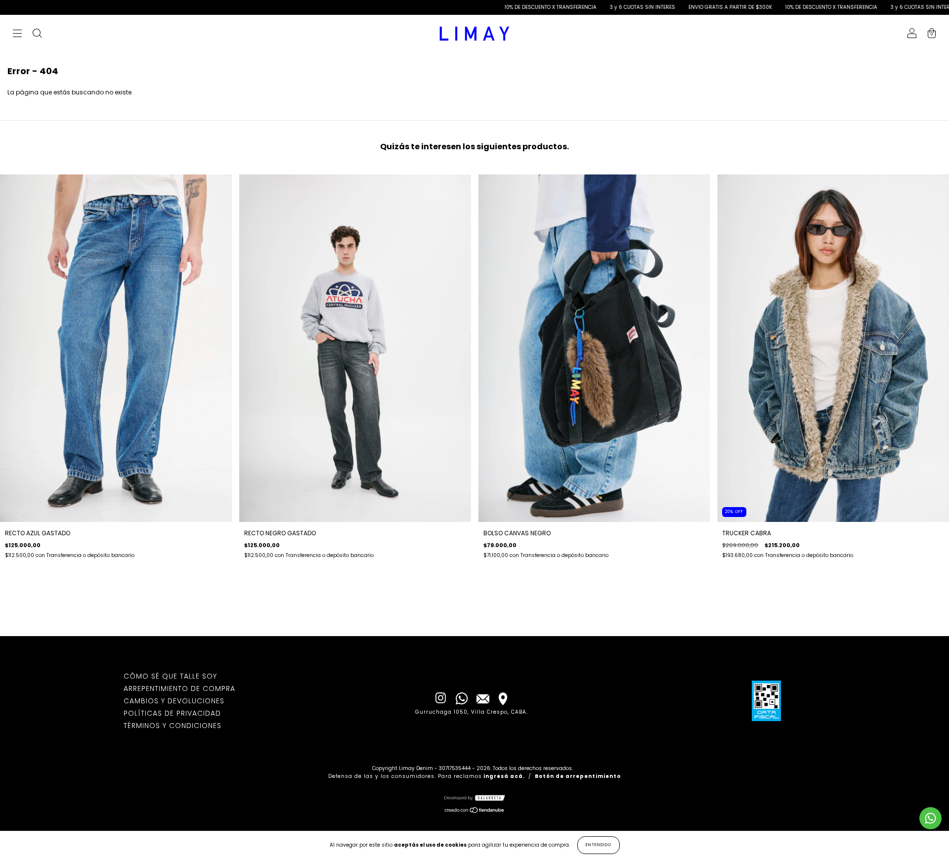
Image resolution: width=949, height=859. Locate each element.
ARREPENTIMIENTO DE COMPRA (179, 688)
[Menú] (17, 34)
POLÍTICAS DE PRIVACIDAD (172, 713)
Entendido (598, 845)
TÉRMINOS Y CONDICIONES (172, 725)
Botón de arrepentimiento (578, 776)
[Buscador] (37, 34)
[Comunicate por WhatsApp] (930, 818)
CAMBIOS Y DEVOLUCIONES (174, 701)
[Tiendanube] (475, 811)
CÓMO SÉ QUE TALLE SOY (170, 676)
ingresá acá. (504, 776)
